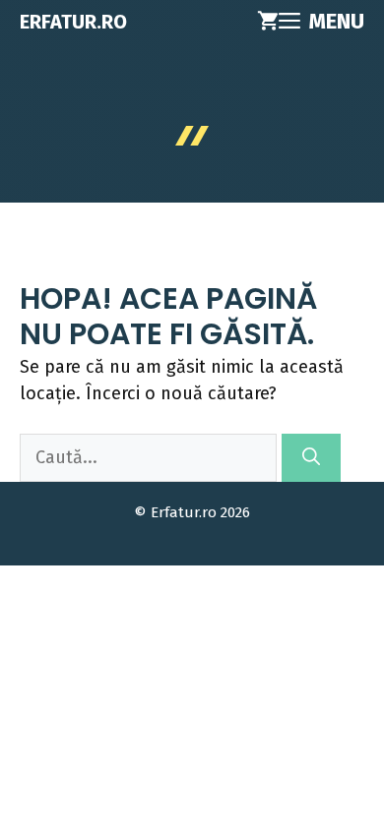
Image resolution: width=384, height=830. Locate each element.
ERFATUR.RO (73, 21)
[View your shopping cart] (268, 21)
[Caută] (311, 458)
